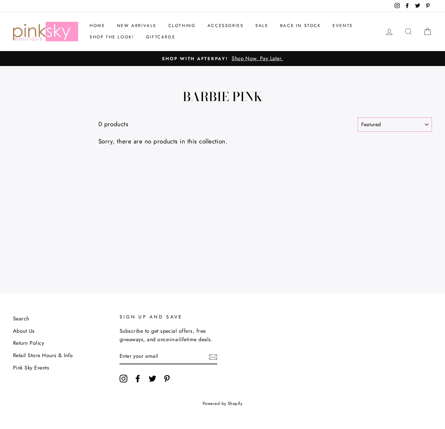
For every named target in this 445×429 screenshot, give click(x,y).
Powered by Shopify (223, 403)
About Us (24, 331)
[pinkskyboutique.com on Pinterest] (167, 378)
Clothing (182, 25)
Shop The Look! (112, 37)
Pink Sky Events (31, 367)
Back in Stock (300, 25)
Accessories (226, 25)
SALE (261, 25)
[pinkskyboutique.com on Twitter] (152, 378)
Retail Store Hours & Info (43, 355)
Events (343, 25)
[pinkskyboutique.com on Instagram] (123, 378)
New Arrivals (136, 25)
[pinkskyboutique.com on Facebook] (138, 378)
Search (21, 318)
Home (97, 25)
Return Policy (28, 343)
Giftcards (160, 37)
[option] (222, 58)
